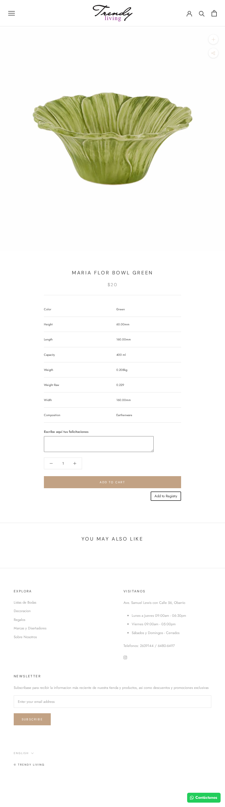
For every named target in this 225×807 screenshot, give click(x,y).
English (21, 753)
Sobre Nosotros (25, 637)
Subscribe (32, 719)
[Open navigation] (11, 13)
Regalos (19, 619)
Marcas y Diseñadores (30, 628)
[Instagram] (125, 657)
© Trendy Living (29, 764)
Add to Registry (165, 496)
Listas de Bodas (25, 602)
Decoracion (22, 610)
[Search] (202, 13)
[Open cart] (214, 13)
